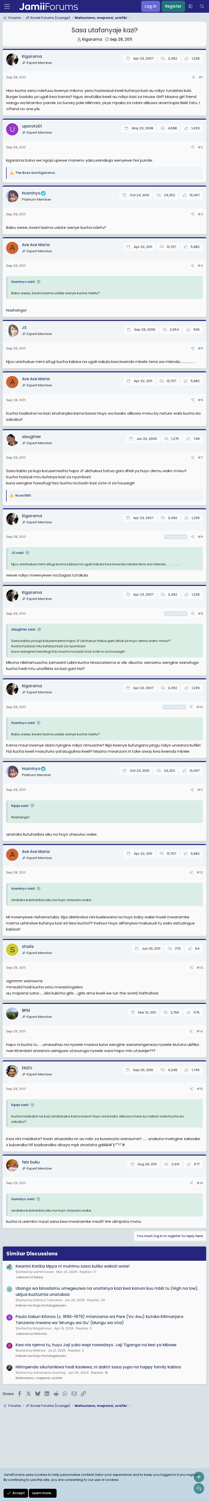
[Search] (202, 6)
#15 (200, 1088)
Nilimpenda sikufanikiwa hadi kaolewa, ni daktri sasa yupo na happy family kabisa (98, 1367)
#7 (200, 457)
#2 (200, 147)
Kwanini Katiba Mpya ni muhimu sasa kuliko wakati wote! (72, 1266)
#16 (200, 1183)
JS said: (17, 552)
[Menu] (7, 6)
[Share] (193, 77)
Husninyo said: (23, 281)
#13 (200, 967)
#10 (199, 707)
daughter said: (23, 629)
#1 (201, 77)
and (35, 172)
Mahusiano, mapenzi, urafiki (39, 1378)
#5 (200, 348)
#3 (200, 214)
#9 (200, 613)
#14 (199, 1031)
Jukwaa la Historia (31, 1333)
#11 (200, 789)
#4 (200, 265)
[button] (190, 6)
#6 (200, 400)
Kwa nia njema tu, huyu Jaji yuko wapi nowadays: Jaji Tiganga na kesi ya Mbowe (96, 1345)
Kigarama (92, 39)
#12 (200, 872)
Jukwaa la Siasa (29, 1277)
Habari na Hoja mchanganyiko (41, 1305)
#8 (200, 536)
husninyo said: (23, 1199)
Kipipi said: (20, 805)
